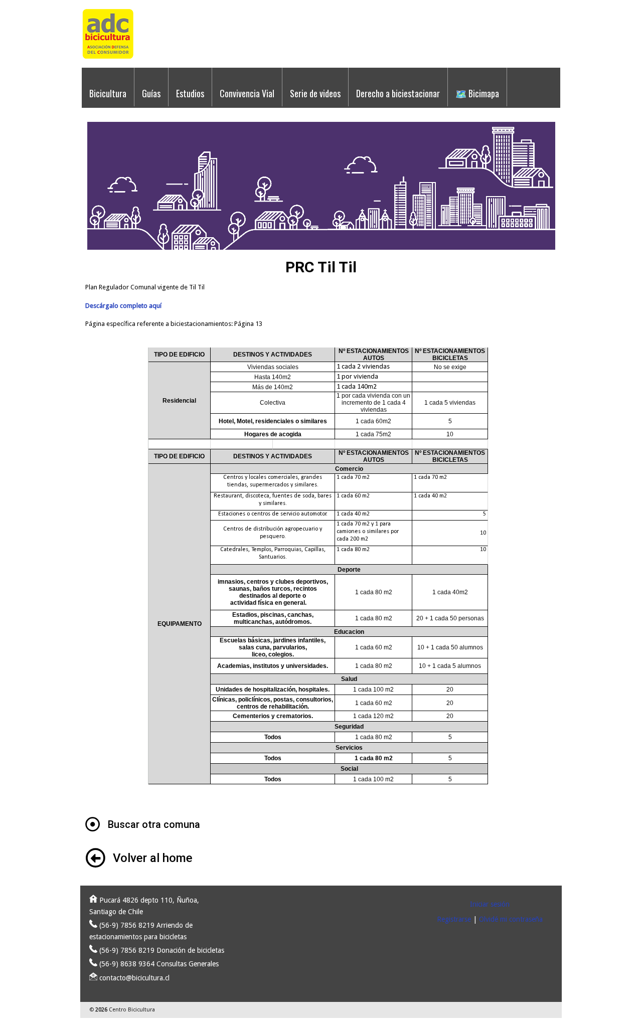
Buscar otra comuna (154, 824)
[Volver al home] (95, 858)
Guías (151, 93)
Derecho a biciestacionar (398, 93)
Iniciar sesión (490, 904)
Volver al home (153, 858)
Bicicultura (107, 93)
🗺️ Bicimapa (477, 93)
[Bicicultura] (107, 57)
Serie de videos (315, 93)
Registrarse (454, 919)
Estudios (190, 93)
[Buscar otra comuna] (92, 824)
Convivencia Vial (247, 93)
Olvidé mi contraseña (511, 919)
